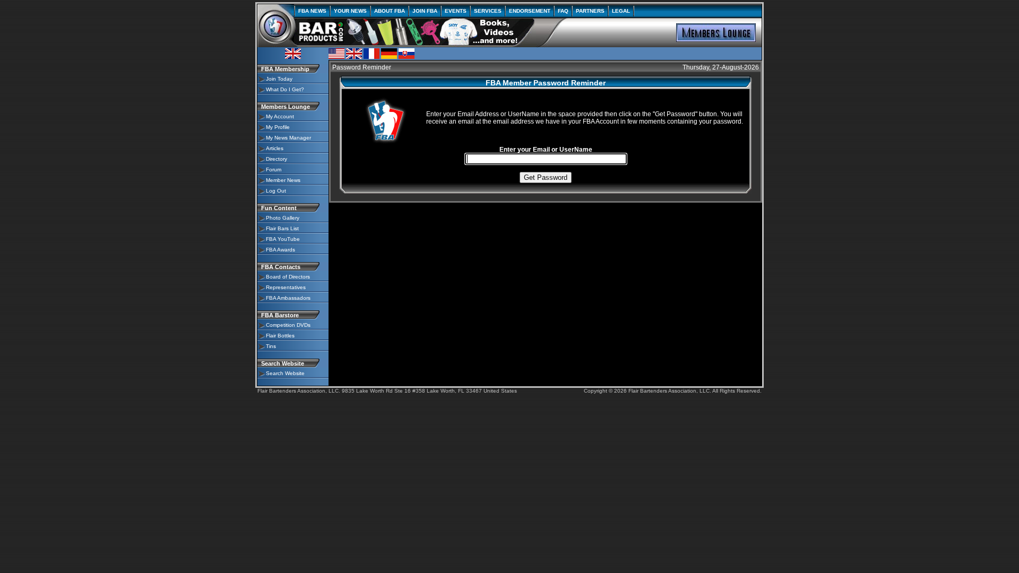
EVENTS (456, 11)
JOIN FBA (425, 11)
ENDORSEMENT (530, 11)
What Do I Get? (285, 89)
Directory (276, 159)
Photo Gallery (282, 218)
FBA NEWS (312, 11)
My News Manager (288, 138)
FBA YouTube (283, 239)
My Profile (278, 127)
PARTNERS (590, 11)
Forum (273, 169)
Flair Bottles (280, 335)
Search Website (285, 373)
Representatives (286, 287)
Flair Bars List (282, 228)
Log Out (276, 191)
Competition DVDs (288, 325)
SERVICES (488, 11)
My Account (280, 116)
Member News (283, 180)
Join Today (279, 79)
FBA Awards (280, 250)
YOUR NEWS (350, 11)
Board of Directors (288, 277)
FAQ (563, 11)
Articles (274, 148)
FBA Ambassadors (288, 298)
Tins (271, 346)
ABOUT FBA (389, 11)
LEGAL (621, 11)
